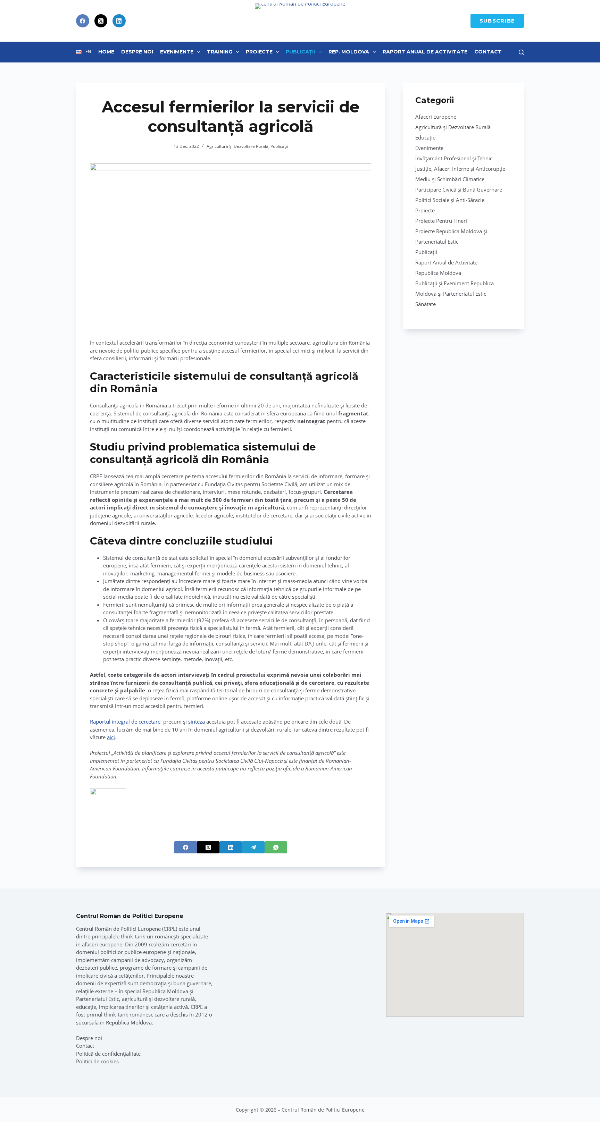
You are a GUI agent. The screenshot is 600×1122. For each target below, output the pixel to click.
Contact (488, 52)
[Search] (521, 52)
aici (111, 737)
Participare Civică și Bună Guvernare (458, 189)
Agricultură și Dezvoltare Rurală (237, 146)
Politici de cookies (97, 1061)
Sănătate (425, 304)
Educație (425, 137)
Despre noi (89, 1038)
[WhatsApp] (276, 847)
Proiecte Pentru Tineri (441, 220)
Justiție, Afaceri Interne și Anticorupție (460, 168)
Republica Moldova (438, 272)
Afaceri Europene (435, 116)
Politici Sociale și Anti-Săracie (449, 199)
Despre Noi (137, 52)
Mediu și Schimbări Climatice (449, 179)
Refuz (76, 1102)
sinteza (196, 721)
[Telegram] (253, 847)
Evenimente (176, 52)
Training (219, 52)
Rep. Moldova (348, 52)
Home (106, 52)
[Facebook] (82, 20)
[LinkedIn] (119, 20)
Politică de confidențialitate (108, 1053)
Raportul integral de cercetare (125, 721)
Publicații (300, 52)
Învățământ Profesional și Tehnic (453, 158)
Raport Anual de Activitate (425, 52)
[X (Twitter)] (101, 20)
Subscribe (497, 20)
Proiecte (259, 52)
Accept (37, 1102)
